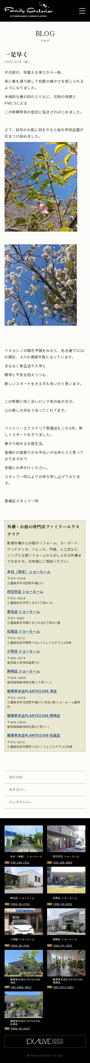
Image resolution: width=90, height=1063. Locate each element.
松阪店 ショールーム (23, 631)
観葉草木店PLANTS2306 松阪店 (33, 735)
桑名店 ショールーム (23, 611)
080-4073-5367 (63, 987)
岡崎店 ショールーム (23, 671)
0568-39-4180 (20, 945)
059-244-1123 (20, 862)
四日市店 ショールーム (25, 592)
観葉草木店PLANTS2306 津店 (32, 691)
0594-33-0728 (20, 904)
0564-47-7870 (62, 945)
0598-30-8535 (62, 904)
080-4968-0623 (21, 987)
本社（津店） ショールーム (29, 572)
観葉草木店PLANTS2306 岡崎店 (33, 715)
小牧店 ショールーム (23, 651)
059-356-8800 (62, 862)
